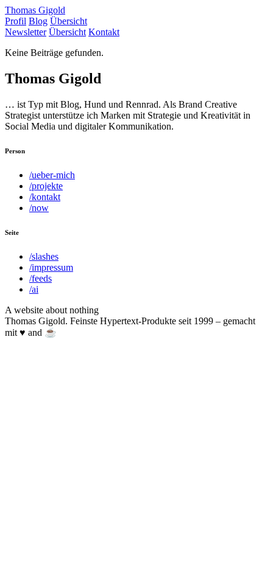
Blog (38, 21)
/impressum (51, 267)
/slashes (43, 256)
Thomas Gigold (35, 10)
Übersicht (68, 21)
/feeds (40, 278)
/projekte (46, 186)
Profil (15, 21)
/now (39, 208)
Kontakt (103, 32)
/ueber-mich (52, 175)
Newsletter (25, 32)
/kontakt (44, 197)
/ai (33, 289)
